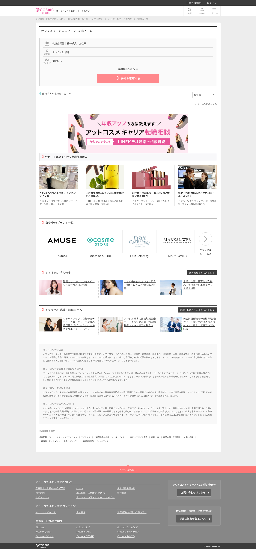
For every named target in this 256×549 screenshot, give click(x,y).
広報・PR (155, 437)
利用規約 (40, 493)
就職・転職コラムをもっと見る (196, 310)
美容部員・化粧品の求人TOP (50, 488)
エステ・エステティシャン (66, 437)
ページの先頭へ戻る (207, 104)
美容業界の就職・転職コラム (132, 512)
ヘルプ (79, 488)
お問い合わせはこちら (193, 492)
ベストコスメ (83, 527)
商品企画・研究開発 (171, 437)
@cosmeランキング (127, 527)
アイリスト (86, 437)
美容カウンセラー (71, 441)
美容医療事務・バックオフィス (95, 441)
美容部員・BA (45, 437)
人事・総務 (188, 437)
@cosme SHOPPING (128, 531)
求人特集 (80, 512)
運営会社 (121, 493)
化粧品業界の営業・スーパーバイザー (110, 437)
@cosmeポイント (45, 536)
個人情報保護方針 (126, 488)
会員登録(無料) (194, 3)
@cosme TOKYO (126, 536)
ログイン (212, 3)
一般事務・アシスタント (49, 441)
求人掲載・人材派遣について (91, 493)
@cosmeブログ (43, 531)
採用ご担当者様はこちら (193, 518)
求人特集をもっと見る (200, 273)
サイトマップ (42, 497)
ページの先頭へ (128, 469)
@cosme (40, 527)
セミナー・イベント (46, 512)
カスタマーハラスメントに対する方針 (95, 497)
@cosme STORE (85, 536)
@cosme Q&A (83, 531)
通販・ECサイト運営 (138, 437)
